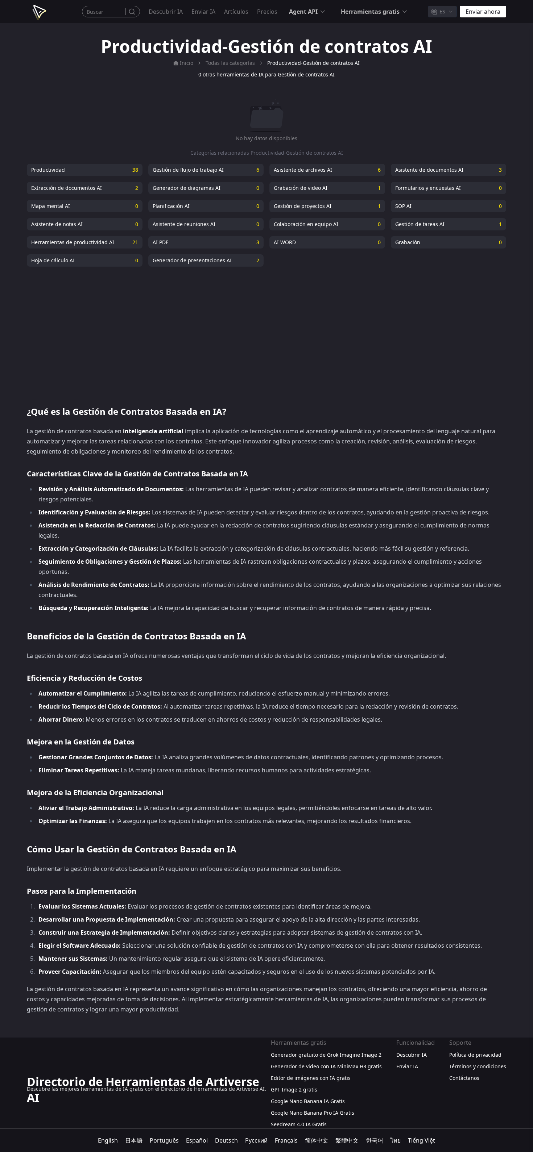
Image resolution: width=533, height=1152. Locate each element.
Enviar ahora (483, 12)
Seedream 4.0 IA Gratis (299, 1124)
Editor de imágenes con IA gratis (311, 1077)
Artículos (236, 12)
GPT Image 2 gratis (294, 1089)
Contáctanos (464, 1077)
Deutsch (226, 1140)
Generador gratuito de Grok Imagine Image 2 (326, 1054)
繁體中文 (347, 1140)
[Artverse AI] (38, 11)
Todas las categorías (230, 62)
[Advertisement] (266, 332)
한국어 (374, 1140)
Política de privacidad (475, 1054)
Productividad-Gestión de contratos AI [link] (313, 62)
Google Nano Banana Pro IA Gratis (312, 1112)
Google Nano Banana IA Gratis (308, 1101)
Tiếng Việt (421, 1140)
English (108, 1140)
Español (197, 1140)
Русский (256, 1140)
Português (164, 1140)
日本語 (133, 1140)
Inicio (186, 62)
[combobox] (442, 11)
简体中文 (316, 1140)
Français (286, 1140)
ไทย (396, 1140)
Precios (267, 12)
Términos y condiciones (477, 1066)
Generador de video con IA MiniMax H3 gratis (326, 1066)
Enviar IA (203, 12)
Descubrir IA (166, 12)
